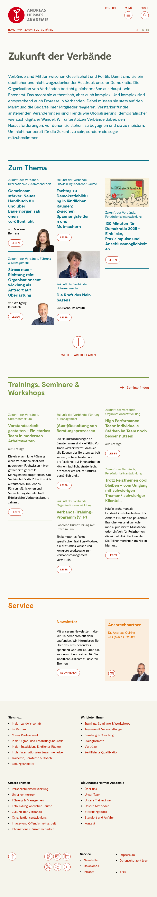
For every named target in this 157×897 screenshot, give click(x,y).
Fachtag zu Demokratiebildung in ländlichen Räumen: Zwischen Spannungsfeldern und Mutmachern (73, 208)
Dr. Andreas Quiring (121, 632)
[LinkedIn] (67, 859)
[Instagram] (57, 859)
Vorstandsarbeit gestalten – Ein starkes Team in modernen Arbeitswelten (29, 433)
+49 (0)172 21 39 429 (121, 637)
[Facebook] (48, 859)
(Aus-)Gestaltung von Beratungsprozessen (77, 428)
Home (11, 29)
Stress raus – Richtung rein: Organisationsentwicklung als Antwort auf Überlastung (24, 282)
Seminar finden (138, 387)
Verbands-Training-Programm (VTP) (75, 514)
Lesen (16, 242)
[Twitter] (48, 870)
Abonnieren (68, 672)
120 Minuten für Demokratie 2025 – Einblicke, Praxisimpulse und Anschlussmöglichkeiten (126, 236)
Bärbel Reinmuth (73, 308)
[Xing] (57, 870)
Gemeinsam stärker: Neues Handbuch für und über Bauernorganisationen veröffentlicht (24, 205)
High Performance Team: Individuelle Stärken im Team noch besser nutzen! (126, 428)
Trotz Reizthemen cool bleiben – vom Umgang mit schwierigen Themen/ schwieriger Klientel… (126, 490)
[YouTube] (67, 870)
